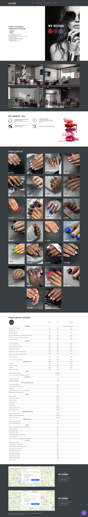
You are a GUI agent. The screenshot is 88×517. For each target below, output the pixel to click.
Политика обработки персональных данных (16, 514)
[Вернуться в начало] (12, 3)
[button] (16, 164)
